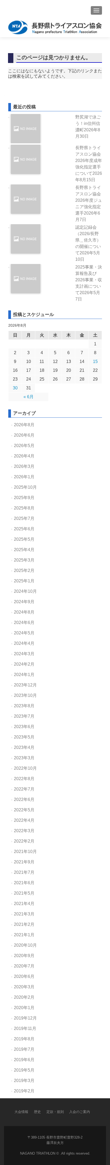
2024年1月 (24, 674)
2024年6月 (24, 622)
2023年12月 (25, 685)
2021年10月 (25, 851)
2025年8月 (24, 508)
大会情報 (21, 1112)
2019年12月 (25, 1018)
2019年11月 (25, 1028)
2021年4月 (24, 903)
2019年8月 (24, 1039)
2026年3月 (24, 466)
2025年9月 (24, 497)
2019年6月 (24, 1059)
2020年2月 (24, 997)
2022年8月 (24, 778)
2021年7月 (24, 872)
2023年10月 (25, 695)
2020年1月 (24, 1007)
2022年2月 (24, 841)
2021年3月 (24, 914)
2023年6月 (24, 726)
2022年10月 (25, 768)
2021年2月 (24, 924)
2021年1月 (24, 935)
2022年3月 (24, 830)
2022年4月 (24, 820)
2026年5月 (24, 445)
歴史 (37, 1112)
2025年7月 (24, 518)
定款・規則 (55, 1112)
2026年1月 (24, 477)
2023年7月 (24, 716)
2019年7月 (24, 1049)
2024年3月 (24, 653)
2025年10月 (25, 487)
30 (15, 388)
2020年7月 (24, 966)
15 (95, 361)
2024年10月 (25, 591)
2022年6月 (24, 799)
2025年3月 (24, 560)
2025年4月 (24, 549)
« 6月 (28, 396)
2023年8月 (24, 706)
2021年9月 (24, 862)
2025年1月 (24, 581)
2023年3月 (24, 758)
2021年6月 (24, 882)
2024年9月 (24, 601)
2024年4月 (24, 643)
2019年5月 (24, 1070)
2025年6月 (24, 529)
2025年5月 (24, 539)
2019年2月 (24, 1091)
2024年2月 (24, 664)
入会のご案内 (79, 1112)
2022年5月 (24, 810)
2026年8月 (24, 424)
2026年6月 (24, 435)
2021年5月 (24, 893)
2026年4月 (24, 456)
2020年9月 (24, 955)
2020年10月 (25, 945)
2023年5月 (24, 737)
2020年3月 (24, 987)
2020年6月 (24, 976)
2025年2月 (24, 570)
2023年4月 (24, 747)
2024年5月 (24, 633)
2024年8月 (24, 612)
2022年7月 (24, 789)
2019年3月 (24, 1080)
